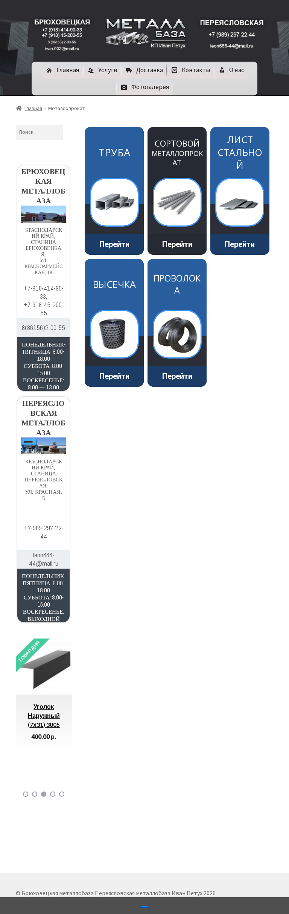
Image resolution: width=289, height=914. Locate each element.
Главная (33, 108)
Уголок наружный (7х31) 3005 (44, 715)
